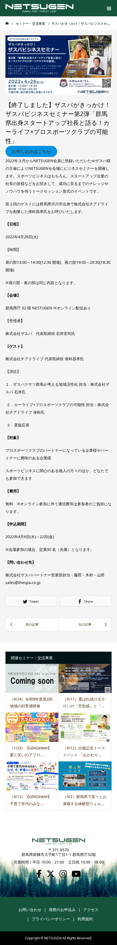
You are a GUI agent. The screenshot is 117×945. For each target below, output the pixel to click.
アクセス (90, 909)
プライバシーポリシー (51, 918)
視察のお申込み (62, 909)
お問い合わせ (30, 909)
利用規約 (85, 918)
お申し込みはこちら (31, 151)
